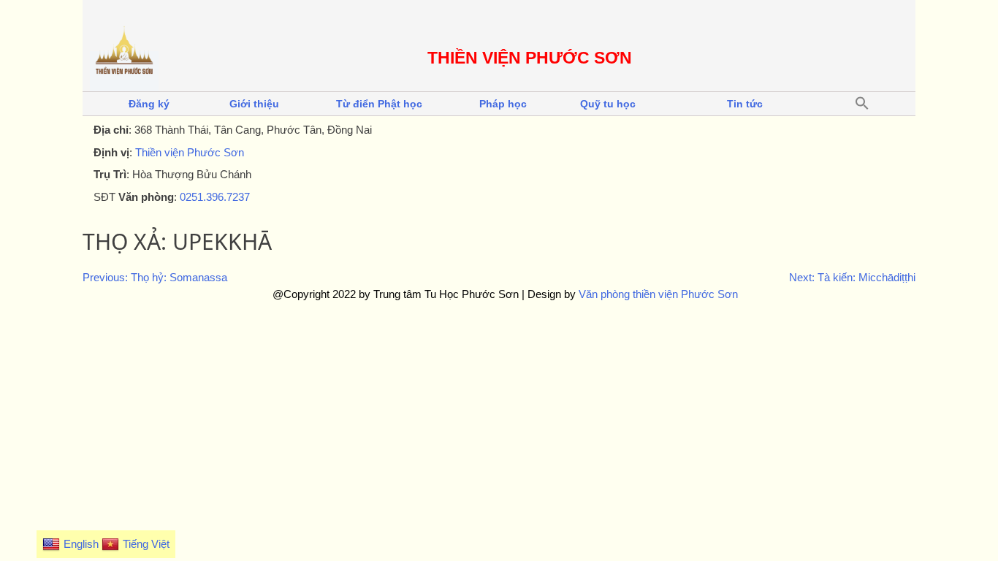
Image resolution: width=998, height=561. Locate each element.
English (81, 544)
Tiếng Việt (146, 544)
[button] (862, 104)
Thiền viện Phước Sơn (189, 152)
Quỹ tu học (608, 104)
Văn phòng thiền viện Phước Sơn (658, 294)
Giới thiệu (254, 104)
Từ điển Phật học (379, 104)
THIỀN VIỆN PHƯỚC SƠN (529, 58)
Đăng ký (149, 104)
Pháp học (503, 104)
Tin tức (745, 104)
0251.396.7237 (215, 197)
